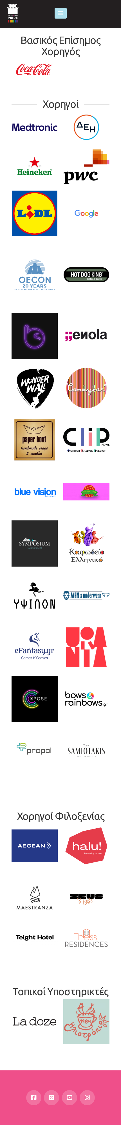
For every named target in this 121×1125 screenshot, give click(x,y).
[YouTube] (69, 1097)
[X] (51, 1097)
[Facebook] (33, 1097)
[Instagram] (87, 1097)
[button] (61, 13)
